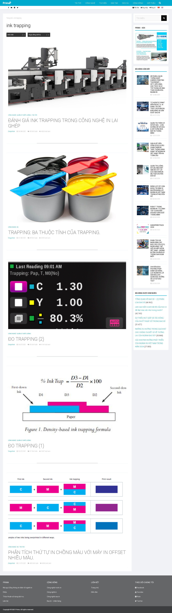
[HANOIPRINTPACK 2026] (143, 233)
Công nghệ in (52, 592)
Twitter (140, 601)
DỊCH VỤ (125, 3)
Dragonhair (11, 131)
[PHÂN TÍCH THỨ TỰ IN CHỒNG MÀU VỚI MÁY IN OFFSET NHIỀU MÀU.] (67, 542)
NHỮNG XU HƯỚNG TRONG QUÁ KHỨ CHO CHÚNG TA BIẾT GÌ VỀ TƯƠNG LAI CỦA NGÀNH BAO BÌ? (150, 332)
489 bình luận (34, 563)
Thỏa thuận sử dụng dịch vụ (13, 597)
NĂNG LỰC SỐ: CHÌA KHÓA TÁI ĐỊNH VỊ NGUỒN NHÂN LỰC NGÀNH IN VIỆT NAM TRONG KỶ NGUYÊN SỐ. (157, 191)
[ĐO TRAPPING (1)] (67, 435)
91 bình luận (34, 451)
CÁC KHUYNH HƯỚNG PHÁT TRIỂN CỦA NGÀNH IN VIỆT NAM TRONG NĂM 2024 (149, 343)
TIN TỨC (78, 3)
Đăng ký (153, 7)
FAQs (5, 592)
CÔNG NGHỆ (90, 3)
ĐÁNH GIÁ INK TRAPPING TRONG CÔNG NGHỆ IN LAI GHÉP (63, 123)
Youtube (139, 592)
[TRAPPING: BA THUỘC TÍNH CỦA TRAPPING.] (67, 222)
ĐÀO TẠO (114, 3)
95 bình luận (34, 344)
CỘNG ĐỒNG (138, 3)
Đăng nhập (145, 7)
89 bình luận (34, 238)
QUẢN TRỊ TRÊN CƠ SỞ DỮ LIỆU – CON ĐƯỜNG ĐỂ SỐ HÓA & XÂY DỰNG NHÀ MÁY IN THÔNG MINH (157, 128)
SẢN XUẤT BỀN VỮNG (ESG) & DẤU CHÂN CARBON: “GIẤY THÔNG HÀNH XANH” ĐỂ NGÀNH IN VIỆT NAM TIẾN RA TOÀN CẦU (157, 149)
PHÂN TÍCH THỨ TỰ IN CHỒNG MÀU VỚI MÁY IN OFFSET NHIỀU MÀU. (67, 555)
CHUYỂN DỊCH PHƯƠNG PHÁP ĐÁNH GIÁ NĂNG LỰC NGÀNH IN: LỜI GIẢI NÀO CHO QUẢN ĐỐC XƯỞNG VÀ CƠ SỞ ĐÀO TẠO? (157, 274)
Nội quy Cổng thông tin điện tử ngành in (17, 588)
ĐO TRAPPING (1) (26, 446)
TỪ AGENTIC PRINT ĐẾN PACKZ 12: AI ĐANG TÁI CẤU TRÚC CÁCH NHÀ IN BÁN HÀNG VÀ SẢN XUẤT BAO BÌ (157, 108)
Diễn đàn (136, 7)
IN (17, 227)
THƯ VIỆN (103, 3)
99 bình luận (34, 131)
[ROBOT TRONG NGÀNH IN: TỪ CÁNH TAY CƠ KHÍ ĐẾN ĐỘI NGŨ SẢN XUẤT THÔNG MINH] (143, 214)
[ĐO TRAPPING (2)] (67, 328)
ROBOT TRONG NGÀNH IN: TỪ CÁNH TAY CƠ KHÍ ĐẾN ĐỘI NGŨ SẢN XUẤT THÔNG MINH (157, 211)
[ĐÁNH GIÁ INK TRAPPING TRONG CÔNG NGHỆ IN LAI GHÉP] (67, 110)
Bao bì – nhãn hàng (54, 601)
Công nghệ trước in (54, 588)
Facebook (140, 588)
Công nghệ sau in (53, 597)
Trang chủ (9, 18)
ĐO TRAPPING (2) (26, 339)
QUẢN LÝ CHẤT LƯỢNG (24, 115)
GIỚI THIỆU (151, 3)
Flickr (138, 597)
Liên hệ (5, 601)
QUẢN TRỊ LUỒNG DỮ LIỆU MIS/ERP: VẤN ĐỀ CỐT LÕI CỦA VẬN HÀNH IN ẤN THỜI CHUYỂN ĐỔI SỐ (156, 171)
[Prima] (10, 3)
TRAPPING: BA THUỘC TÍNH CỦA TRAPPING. (54, 232)
